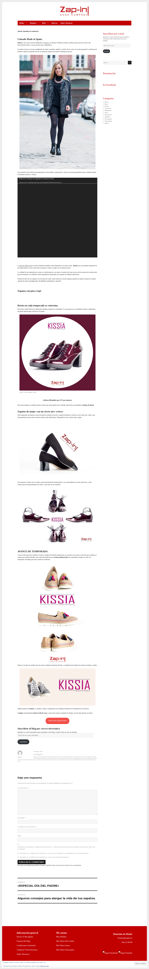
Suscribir (106, 51)
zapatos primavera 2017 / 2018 (85, 759)
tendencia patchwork (88, 758)
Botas (106, 104)
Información (108, 110)
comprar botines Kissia (78, 756)
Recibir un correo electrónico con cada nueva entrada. (44, 857)
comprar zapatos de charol (40, 758)
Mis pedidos (61, 937)
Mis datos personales (65, 950)
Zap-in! (46, 43)
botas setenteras (52, 756)
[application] (57, 217)
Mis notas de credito (65, 941)
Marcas (54, 23)
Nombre (22, 818)
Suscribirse (23, 742)
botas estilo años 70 (38, 756)
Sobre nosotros (23, 954)
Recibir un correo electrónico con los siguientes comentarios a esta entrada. (54, 853)
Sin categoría (38, 754)
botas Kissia (45, 756)
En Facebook (109, 85)
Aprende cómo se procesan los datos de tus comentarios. (63, 865)
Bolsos (106, 102)
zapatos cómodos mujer (30, 759)
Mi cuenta (61, 932)
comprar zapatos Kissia (51, 758)
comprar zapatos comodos (90, 756)
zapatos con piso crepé (54, 759)
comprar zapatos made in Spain (64, 758)
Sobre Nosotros (66, 23)
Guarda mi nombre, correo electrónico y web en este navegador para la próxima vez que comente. (56, 848)
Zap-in (20, 757)
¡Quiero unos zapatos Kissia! (57, 720)
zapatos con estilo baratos (42, 759)
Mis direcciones (63, 945)
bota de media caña (26, 265)
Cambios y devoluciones (27, 950)
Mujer (21, 23)
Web (19, 836)
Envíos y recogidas (25, 937)
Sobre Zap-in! (108, 121)
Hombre (33, 23)
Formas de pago (23, 941)
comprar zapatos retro (77, 758)
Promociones (108, 114)
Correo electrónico (27, 827)
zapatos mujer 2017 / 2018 (72, 759)
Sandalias (107, 117)
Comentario (23, 788)
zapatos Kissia (62, 759)
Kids (44, 23)
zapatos (107, 123)
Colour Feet (108, 108)
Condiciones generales (26, 945)
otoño (106, 112)
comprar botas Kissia (67, 756)
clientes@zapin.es (124, 938)
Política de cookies (44, 966)
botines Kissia (59, 756)
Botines (107, 106)
